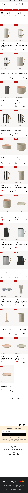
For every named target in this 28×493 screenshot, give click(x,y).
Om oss (4, 475)
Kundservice (5, 460)
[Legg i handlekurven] (12, 49)
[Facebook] (10, 453)
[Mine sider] (16, 3)
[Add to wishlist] (10, 49)
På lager (7, 13)
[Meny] (26, 3)
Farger (18, 13)
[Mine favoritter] (19, 3)
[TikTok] (18, 453)
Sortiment (4, 465)
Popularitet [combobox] (19, 15)
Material (23, 13)
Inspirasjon (4, 470)
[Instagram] (14, 453)
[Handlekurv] (22, 3)
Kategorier (12, 13)
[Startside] (3, 4)
